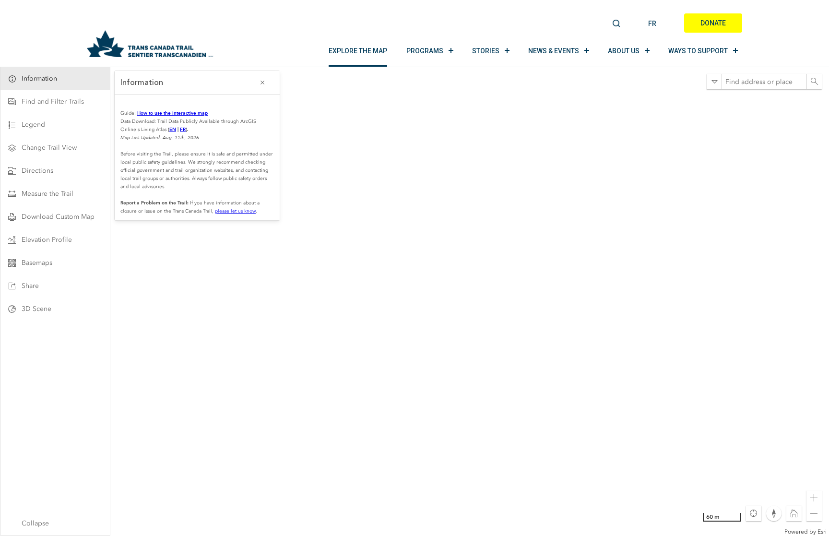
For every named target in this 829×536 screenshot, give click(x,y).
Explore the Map (358, 51)
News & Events (553, 51)
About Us (624, 51)
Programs (424, 51)
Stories (485, 51)
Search (616, 24)
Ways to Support (698, 51)
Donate (713, 23)
